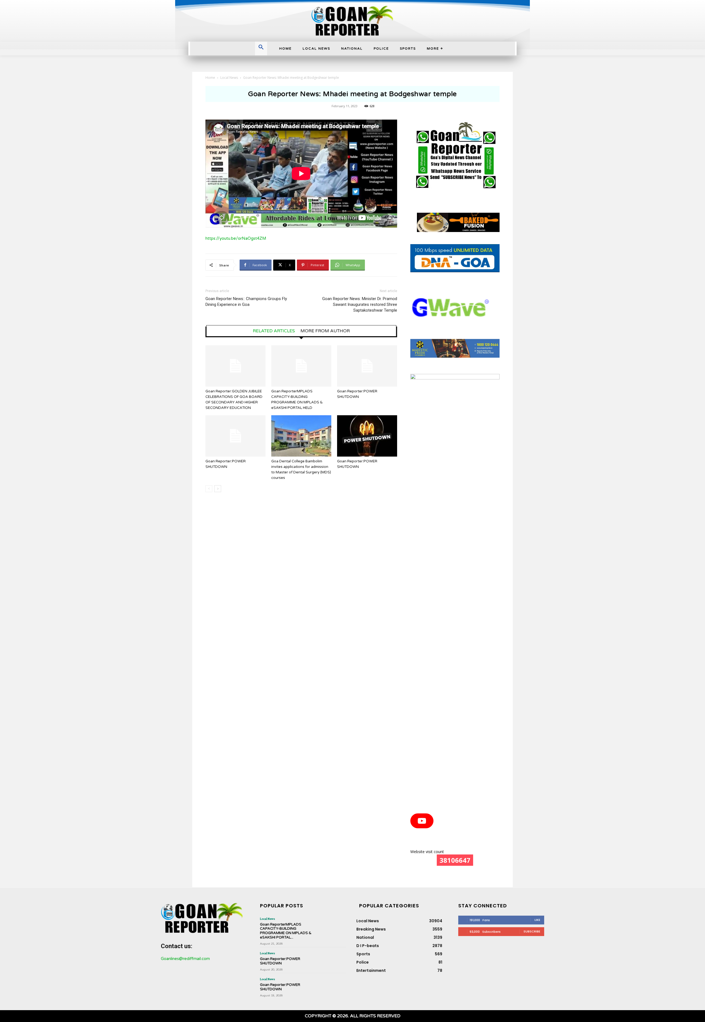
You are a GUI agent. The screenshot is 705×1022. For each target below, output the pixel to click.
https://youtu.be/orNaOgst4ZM (235, 238)
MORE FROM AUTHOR (325, 331)
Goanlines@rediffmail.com (185, 958)
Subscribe (532, 931)
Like (537, 920)
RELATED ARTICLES (274, 331)
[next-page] (217, 488)
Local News (229, 77)
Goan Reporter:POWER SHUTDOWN (280, 961)
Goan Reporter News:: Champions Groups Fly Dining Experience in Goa (246, 301)
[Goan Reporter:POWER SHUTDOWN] (367, 366)
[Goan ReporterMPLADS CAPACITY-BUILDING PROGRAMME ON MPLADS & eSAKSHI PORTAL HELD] (301, 366)
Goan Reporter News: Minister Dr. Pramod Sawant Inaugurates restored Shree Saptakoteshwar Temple (359, 304)
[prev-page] (208, 488)
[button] (261, 48)
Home (210, 77)
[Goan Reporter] (352, 21)
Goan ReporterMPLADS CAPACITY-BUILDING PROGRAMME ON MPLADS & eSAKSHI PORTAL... (285, 931)
